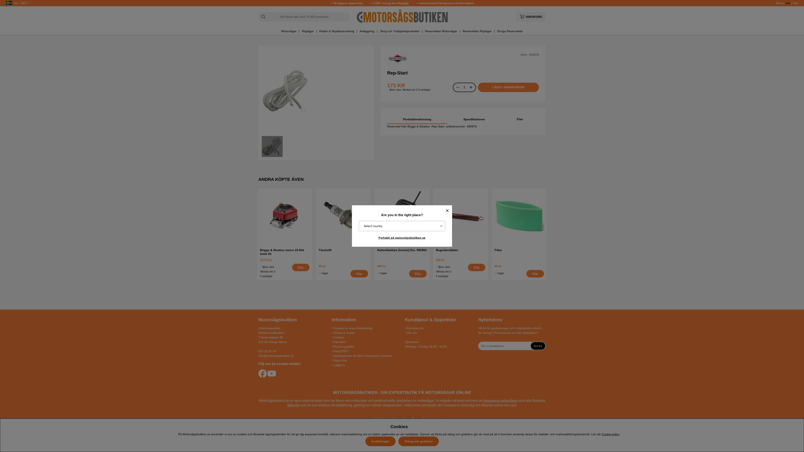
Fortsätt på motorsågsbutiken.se (402, 237)
